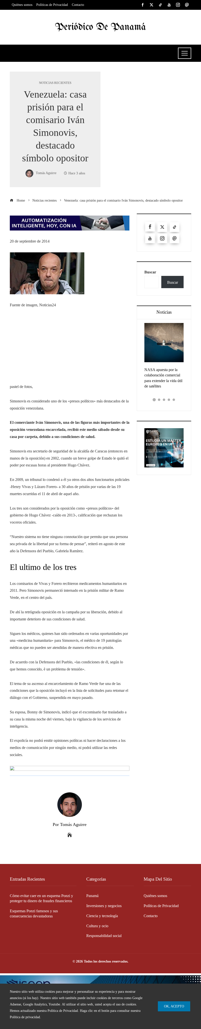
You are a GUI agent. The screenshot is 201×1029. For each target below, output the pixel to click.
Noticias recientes (55, 83)
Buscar (150, 272)
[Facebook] (150, 227)
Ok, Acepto (174, 1006)
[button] (154, 400)
